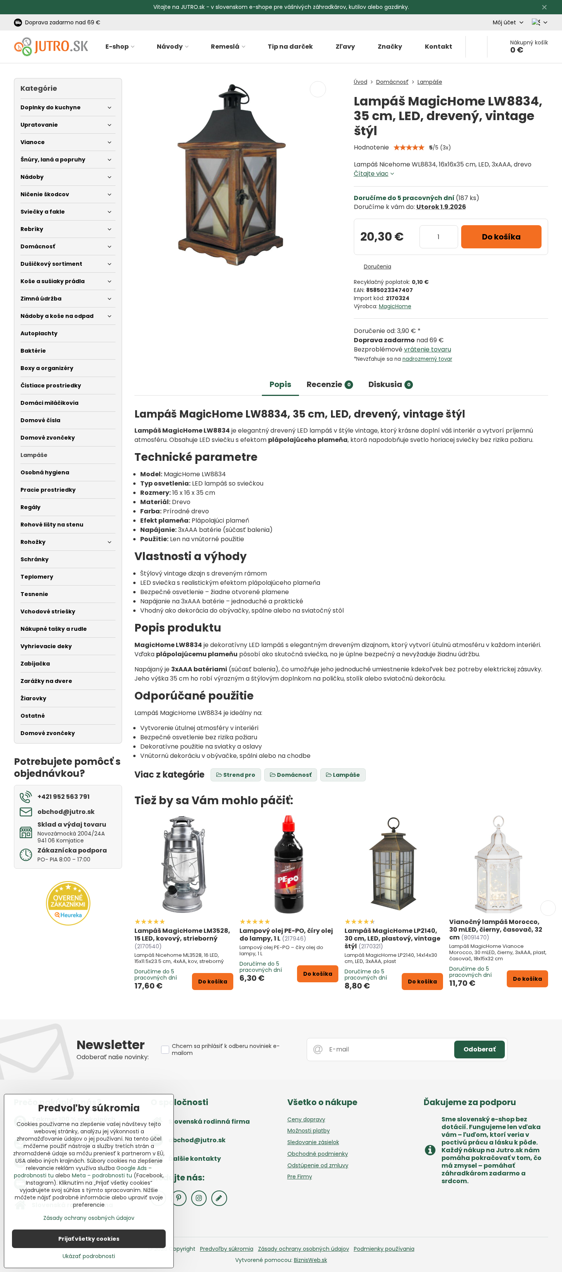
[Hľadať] (476, 47)
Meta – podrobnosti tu (102, 1175)
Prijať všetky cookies (88, 1239)
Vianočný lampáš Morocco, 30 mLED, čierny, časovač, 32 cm (495, 929)
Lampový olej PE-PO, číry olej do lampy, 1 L (286, 934)
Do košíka (501, 236)
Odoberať (480, 1049)
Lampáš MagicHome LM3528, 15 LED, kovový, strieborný (182, 934)
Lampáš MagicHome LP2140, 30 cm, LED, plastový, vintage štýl (392, 938)
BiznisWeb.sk (310, 1260)
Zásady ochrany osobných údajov (303, 1249)
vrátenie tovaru (427, 349)
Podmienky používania (384, 1249)
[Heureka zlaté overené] (68, 923)
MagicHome (395, 306)
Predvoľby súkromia (226, 1249)
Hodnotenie (371, 147)
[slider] (409, 147)
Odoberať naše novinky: (112, 1057)
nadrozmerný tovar (427, 359)
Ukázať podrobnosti (89, 1256)
